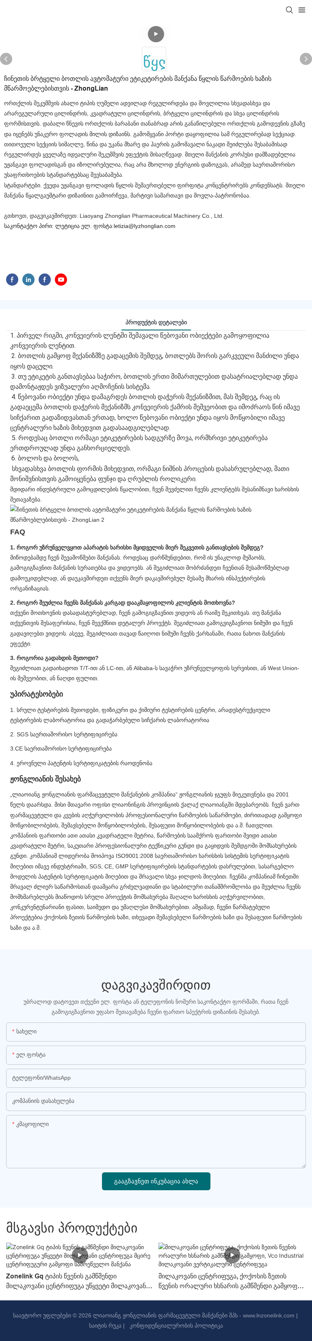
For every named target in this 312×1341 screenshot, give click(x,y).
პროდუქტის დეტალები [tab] (156, 322)
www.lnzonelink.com (268, 1315)
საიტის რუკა (105, 1325)
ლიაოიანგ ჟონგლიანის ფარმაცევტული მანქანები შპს (164, 1315)
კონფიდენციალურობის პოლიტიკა (175, 1325)
